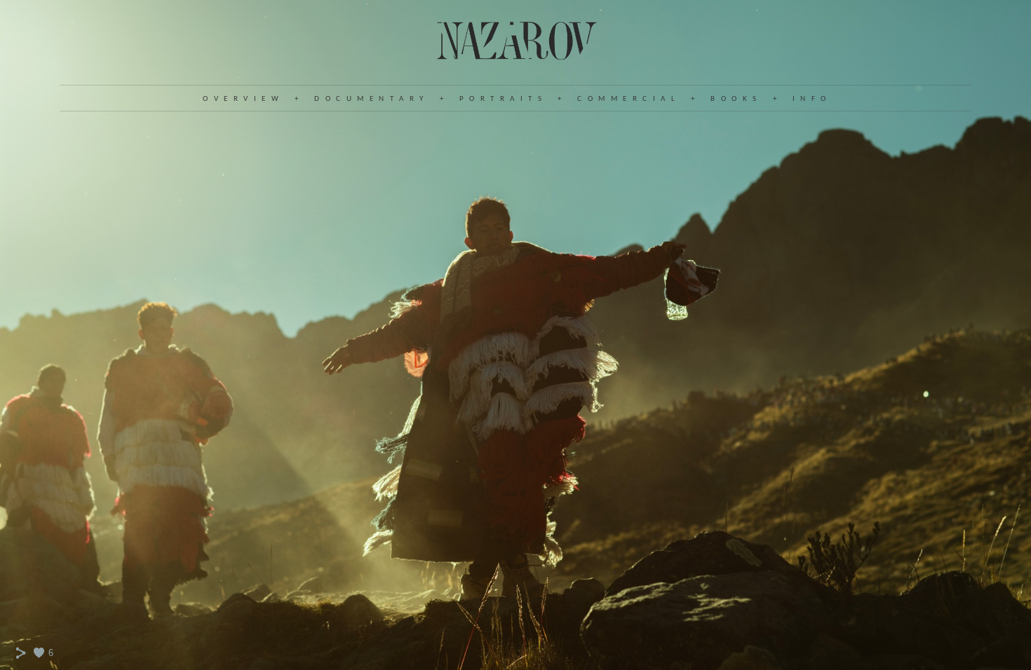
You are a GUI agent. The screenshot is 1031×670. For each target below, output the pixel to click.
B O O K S (734, 99)
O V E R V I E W (242, 99)
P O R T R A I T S (501, 99)
